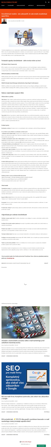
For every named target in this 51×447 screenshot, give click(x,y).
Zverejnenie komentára (12, 355)
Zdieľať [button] (46, 263)
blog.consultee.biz (9, 2)
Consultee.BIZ (11, 5)
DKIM (7, 263)
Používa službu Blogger (26, 441)
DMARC (10, 263)
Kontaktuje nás (10, 258)
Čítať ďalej (47, 355)
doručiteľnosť (16, 263)
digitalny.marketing (41, 5)
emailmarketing (24, 263)
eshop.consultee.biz (21, 5)
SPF (29, 263)
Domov (2, 5)
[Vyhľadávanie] (46, 2)
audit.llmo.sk (31, 5)
